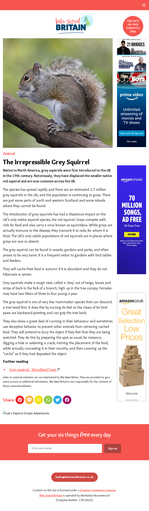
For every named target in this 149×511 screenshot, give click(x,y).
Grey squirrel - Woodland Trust (32, 369)
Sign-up (112, 448)
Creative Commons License (98, 490)
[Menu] (144, 5)
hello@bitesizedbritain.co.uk (74, 477)
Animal (9, 153)
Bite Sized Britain (50, 495)
